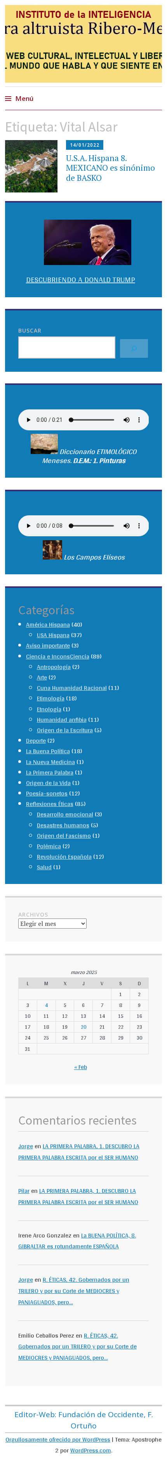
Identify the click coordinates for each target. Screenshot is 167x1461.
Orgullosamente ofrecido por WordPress (57, 1439)
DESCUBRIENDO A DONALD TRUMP (80, 279)
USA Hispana (53, 635)
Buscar (30, 330)
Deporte (36, 740)
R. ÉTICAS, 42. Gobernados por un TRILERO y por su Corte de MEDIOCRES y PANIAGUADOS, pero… (73, 1291)
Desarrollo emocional (65, 814)
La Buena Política (48, 751)
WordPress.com (90, 1450)
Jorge (25, 1146)
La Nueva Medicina (50, 762)
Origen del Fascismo (64, 835)
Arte (42, 677)
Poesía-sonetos (47, 793)
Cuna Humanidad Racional (72, 687)
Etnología (49, 709)
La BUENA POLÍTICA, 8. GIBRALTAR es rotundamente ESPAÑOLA (77, 1241)
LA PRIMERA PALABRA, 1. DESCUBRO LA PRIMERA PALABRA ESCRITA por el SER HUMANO (78, 1151)
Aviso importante (48, 645)
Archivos (33, 914)
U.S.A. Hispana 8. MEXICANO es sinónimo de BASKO (110, 168)
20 (83, 1026)
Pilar (24, 1190)
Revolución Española (64, 856)
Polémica (49, 846)
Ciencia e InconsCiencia (57, 656)
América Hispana (48, 624)
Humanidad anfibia (62, 719)
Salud (44, 867)
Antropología (54, 666)
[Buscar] (134, 348)
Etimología (50, 698)
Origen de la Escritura (65, 730)
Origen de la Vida (48, 783)
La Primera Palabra (49, 772)
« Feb (80, 1067)
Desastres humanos (63, 825)
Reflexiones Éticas (49, 803)
